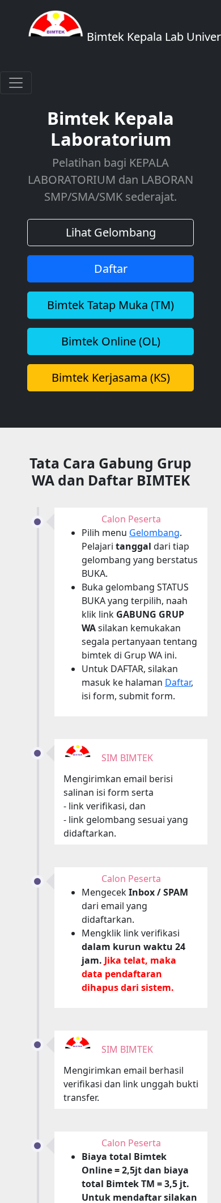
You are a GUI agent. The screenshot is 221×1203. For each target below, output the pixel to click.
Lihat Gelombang (111, 232)
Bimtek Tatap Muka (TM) (110, 305)
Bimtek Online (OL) (110, 341)
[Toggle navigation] (16, 82)
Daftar (111, 268)
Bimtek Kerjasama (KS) (111, 377)
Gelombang (154, 532)
